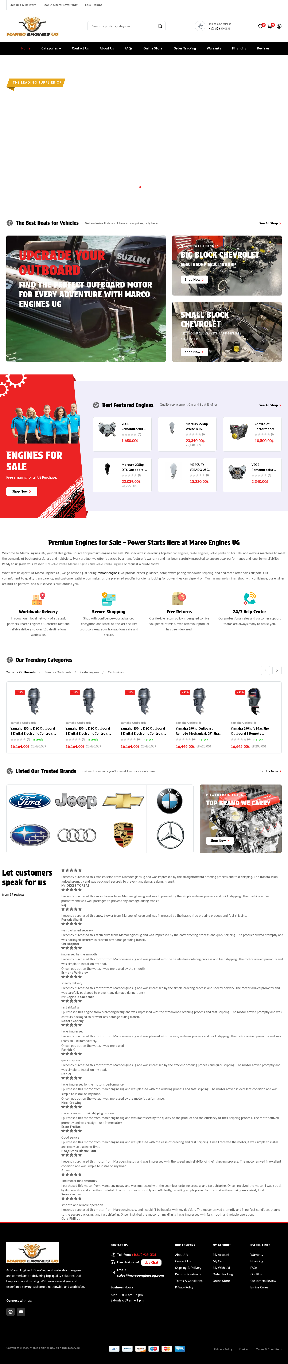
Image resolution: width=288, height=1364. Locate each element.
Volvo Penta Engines (109, 564)
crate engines (199, 553)
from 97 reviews (13, 894)
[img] (172, 870)
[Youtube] (21, 1312)
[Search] (160, 26)
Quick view (42, 708)
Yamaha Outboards (23, 723)
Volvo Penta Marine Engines (70, 564)
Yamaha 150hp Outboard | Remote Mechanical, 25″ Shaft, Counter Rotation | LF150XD (199, 733)
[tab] (21, 672)
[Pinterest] (10, 1312)
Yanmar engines (108, 573)
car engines (180, 553)
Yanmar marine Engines (221, 578)
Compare (34, 708)
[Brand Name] (30, 801)
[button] (151, 1262)
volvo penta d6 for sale (226, 553)
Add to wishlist (26, 708)
